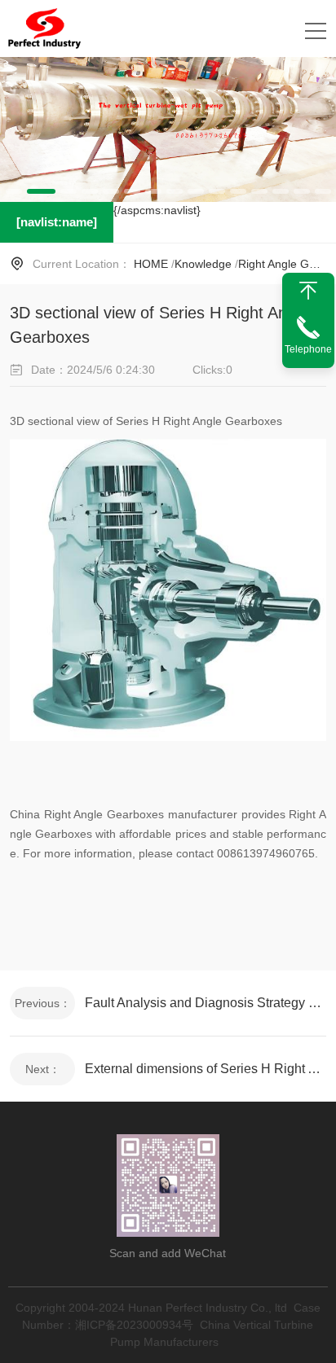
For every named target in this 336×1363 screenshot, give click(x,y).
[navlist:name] (56, 222)
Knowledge (203, 263)
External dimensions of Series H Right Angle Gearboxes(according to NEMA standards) (205, 1069)
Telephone (308, 349)
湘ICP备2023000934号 (134, 1324)
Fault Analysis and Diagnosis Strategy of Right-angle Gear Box (205, 1003)
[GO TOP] (308, 290)
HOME (151, 263)
